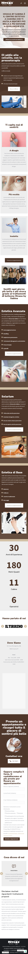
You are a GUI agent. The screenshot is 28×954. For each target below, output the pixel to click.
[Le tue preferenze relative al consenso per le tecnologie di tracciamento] (25, 951)
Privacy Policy (20, 950)
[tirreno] (13, 626)
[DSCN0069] (13, 275)
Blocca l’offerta (14, 89)
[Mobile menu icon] (24, 3)
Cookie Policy (5, 952)
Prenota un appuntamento (14, 39)
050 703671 (15, 761)
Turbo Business (23, 952)
